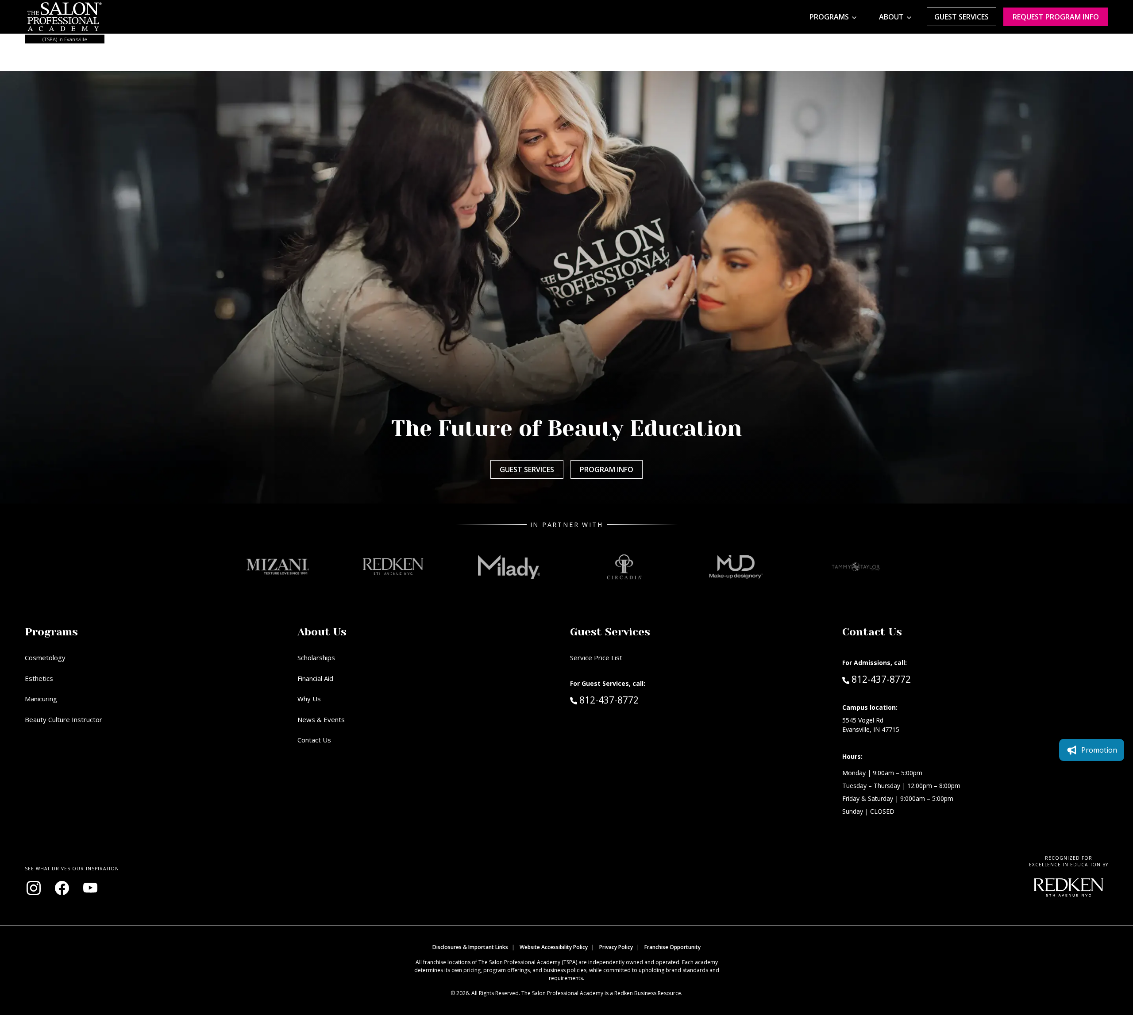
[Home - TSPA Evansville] (64, 17)
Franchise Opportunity (672, 947)
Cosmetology (45, 657)
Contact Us (314, 739)
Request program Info (1056, 17)
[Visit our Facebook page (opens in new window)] (62, 888)
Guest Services (961, 17)
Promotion (1099, 750)
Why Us (309, 698)
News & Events (321, 719)
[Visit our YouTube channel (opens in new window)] (90, 888)
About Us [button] (322, 632)
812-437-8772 (627, 699)
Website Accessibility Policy (554, 947)
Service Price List (596, 657)
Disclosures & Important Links (470, 947)
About (891, 17)
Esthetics (39, 678)
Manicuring (41, 698)
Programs (829, 17)
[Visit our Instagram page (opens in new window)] (33, 888)
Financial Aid (315, 678)
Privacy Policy (616, 947)
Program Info (606, 469)
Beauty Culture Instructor (63, 719)
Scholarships (316, 657)
